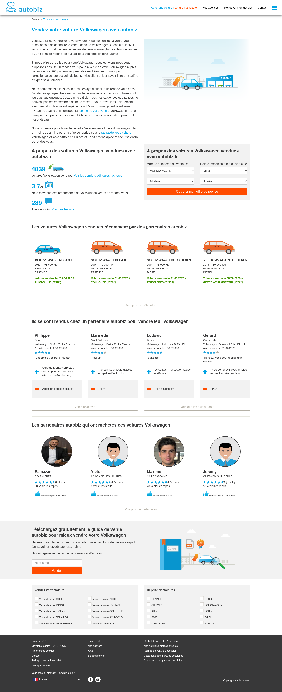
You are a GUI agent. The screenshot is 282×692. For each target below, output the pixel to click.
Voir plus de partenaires (141, 509)
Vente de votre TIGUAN (51, 611)
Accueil (35, 19)
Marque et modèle (167, 164)
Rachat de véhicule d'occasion (161, 641)
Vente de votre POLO (104, 599)
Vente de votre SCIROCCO (107, 617)
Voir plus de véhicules (141, 305)
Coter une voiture (161, 7)
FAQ (90, 650)
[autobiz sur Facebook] (90, 679)
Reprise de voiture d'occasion (160, 650)
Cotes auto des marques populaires (163, 655)
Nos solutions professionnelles (161, 645)
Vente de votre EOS (103, 623)
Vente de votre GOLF (50, 599)
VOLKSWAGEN (213, 605)
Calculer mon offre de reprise (197, 191)
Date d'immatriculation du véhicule (223, 164)
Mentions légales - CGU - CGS (49, 645)
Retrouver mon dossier (238, 7)
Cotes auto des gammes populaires (163, 660)
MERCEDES (158, 623)
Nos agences (211, 7)
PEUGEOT (210, 599)
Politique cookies (41, 665)
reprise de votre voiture (94, 111)
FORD (208, 611)
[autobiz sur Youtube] (98, 679)
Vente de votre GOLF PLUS (107, 611)
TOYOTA (209, 623)
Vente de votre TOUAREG (53, 617)
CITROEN (156, 605)
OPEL (207, 617)
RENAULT (157, 599)
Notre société (39, 641)
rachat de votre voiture (116, 132)
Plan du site (94, 641)
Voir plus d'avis (85, 407)
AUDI (154, 611)
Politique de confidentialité (46, 660)
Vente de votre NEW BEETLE (55, 623)
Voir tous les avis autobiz (197, 407)
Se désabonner (96, 655)
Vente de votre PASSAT (52, 605)
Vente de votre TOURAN (106, 605)
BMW (154, 617)
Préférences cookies (43, 650)
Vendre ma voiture (186, 7)
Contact (262, 7)
